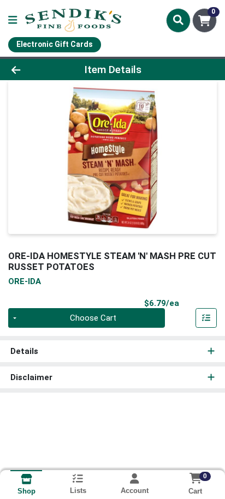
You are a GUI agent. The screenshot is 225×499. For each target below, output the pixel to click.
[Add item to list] (206, 318)
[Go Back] (34, 69)
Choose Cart (93, 318)
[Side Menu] (12, 20)
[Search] (178, 20)
